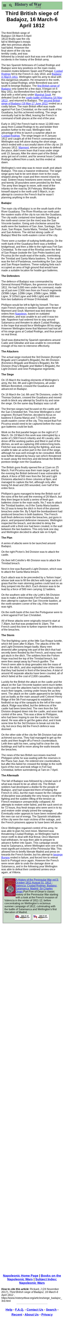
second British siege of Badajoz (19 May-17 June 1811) (30, 102)
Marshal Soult (43, 94)
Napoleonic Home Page (20, 1275)
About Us (32, 1314)
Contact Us (35, 1309)
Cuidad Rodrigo (10, 135)
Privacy (47, 1314)
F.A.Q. (19, 1309)
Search (51, 1309)
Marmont (24, 147)
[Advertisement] (47, 41)
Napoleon (21, 313)
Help (9, 1309)
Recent (16, 1314)
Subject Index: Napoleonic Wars (38, 1281)
